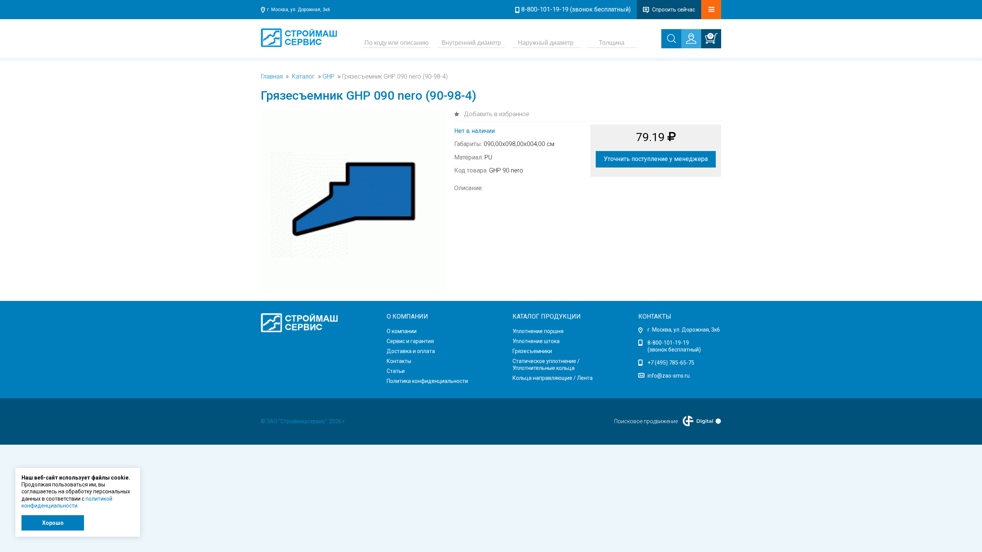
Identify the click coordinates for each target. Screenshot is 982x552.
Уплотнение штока (536, 341)
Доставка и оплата (411, 351)
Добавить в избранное (495, 114)
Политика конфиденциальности (427, 381)
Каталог (303, 76)
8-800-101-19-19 (668, 343)
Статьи (396, 371)
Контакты (399, 361)
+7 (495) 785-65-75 (671, 363)
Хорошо (53, 523)
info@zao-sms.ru (669, 376)
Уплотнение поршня (537, 331)
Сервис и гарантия (410, 341)
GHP (328, 76)
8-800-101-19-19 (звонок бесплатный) (576, 9)
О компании (402, 331)
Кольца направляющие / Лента (552, 378)
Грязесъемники (532, 351)
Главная (272, 76)
